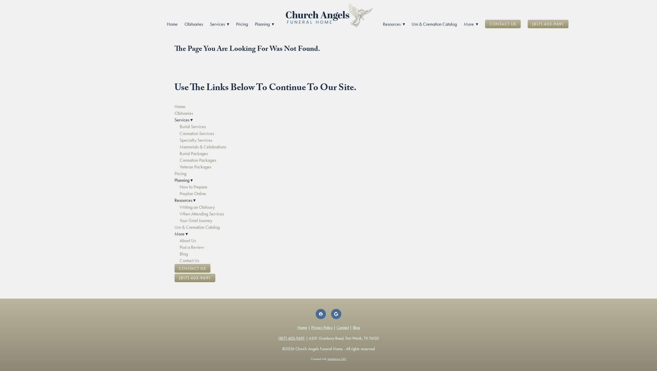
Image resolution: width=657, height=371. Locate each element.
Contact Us (503, 23)
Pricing (242, 24)
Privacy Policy (322, 327)
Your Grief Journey (196, 220)
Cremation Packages (198, 160)
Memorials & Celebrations (203, 147)
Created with (328, 359)
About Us (188, 240)
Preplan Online (193, 193)
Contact (343, 327)
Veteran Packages (195, 167)
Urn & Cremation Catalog (434, 24)
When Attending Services (202, 214)
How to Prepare (193, 187)
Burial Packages (194, 153)
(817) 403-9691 (548, 23)
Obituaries (194, 24)
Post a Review (192, 247)
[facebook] (321, 314)
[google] (336, 314)
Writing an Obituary (197, 207)
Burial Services (193, 126)
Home (172, 24)
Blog (184, 254)
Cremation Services (197, 133)
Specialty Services (196, 140)
